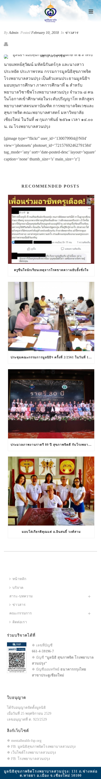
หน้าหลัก (19, 579)
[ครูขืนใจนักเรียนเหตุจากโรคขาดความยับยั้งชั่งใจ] (51, 229)
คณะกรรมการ (20, 613)
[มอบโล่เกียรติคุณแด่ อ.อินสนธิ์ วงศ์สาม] (51, 491)
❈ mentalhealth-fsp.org (24, 741)
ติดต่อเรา (19, 622)
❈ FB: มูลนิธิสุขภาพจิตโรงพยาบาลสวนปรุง (41, 747)
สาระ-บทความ (21, 596)
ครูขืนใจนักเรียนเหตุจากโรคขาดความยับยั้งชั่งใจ (51, 270)
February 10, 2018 (45, 33)
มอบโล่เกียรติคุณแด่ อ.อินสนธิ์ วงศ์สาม (51, 532)
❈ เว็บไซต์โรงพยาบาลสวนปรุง (31, 752)
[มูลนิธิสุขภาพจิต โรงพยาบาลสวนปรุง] (50, 11)
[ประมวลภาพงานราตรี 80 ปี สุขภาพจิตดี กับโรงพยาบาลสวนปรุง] (51, 403)
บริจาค (17, 588)
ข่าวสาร (71, 33)
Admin (13, 33)
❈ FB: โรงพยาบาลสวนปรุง (28, 759)
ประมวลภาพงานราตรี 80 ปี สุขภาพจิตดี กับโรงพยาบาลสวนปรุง (52, 444)
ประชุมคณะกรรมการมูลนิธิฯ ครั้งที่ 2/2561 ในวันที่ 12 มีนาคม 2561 (52, 357)
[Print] (8, 44)
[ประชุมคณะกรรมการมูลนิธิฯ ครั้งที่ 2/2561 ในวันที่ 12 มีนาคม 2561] (51, 316)
